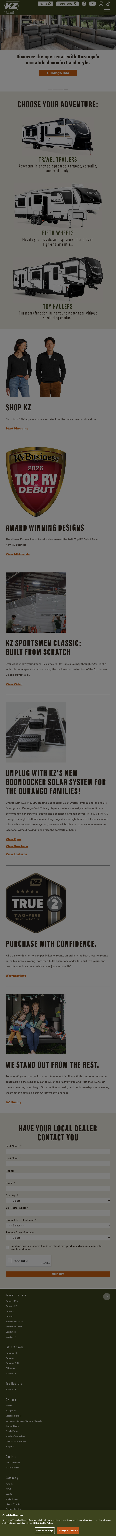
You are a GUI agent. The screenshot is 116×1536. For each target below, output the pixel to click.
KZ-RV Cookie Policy (43, 1523)
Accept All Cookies (68, 1530)
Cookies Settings (44, 1530)
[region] (58, 1523)
